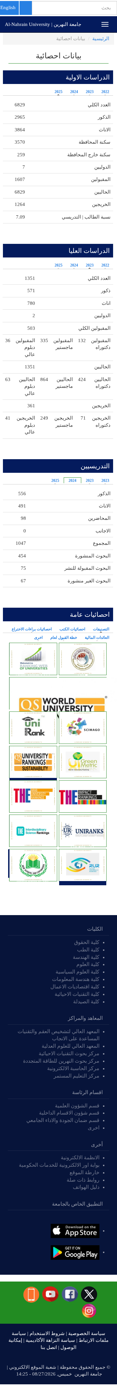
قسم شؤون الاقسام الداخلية (68, 1113)
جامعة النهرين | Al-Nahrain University (43, 24)
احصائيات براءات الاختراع (32, 629)
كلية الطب (88, 949)
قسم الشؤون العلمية (77, 1105)
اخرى (38, 637)
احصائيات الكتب (72, 629)
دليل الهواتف (86, 1187)
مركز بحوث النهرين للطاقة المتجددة (61, 1061)
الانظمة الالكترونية (80, 1157)
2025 (58, 91)
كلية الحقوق (86, 942)
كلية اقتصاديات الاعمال (74, 986)
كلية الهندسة (86, 957)
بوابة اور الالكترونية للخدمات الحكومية (59, 1165)
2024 (74, 91)
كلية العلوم (87, 964)
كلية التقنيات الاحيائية (77, 994)
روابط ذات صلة (83, 1180)
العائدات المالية (97, 637)
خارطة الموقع (84, 1172)
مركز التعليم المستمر (76, 1076)
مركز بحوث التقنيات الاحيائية (69, 1053)
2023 (90, 91)
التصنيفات (99, 629)
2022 (105, 91)
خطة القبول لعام (63, 637)
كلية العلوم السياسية (77, 971)
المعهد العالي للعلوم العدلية (70, 1046)
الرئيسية (100, 38)
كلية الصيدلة (86, 1001)
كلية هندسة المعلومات (75, 979)
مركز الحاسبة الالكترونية (73, 1068)
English (8, 7)
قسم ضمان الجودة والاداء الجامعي (62, 1120)
